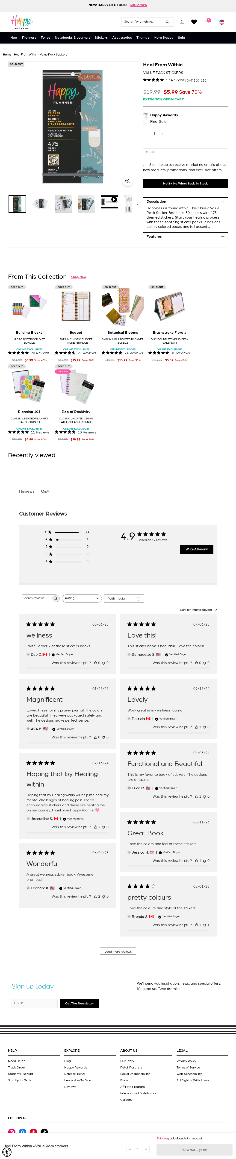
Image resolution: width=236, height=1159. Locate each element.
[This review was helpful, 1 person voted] (196, 727)
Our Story (127, 1061)
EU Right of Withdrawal (193, 1080)
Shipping (162, 1138)
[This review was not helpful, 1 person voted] (204, 925)
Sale (181, 37)
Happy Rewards (75, 1067)
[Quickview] (43, 320)
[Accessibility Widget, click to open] (7, 1152)
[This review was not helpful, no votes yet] (103, 663)
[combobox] (82, 598)
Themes (142, 37)
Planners (29, 37)
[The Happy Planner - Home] (22, 22)
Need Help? (16, 1061)
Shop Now (78, 277)
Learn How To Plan (77, 1080)
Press (124, 1080)
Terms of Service (188, 1067)
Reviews (70, 1087)
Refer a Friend (74, 1074)
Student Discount (20, 1074)
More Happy (163, 37)
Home (7, 54)
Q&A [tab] (45, 491)
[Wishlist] (194, 22)
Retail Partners (131, 1067)
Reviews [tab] (27, 491)
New (14, 37)
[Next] (135, 204)
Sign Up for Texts (20, 1080)
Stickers (101, 37)
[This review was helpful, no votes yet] (95, 663)
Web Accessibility (189, 1074)
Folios (45, 37)
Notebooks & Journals (72, 37)
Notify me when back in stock (185, 183)
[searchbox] (35, 598)
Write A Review (197, 549)
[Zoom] (73, 126)
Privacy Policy (186, 1061)
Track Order (16, 1067)
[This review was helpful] (95, 827)
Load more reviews (118, 951)
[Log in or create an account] (181, 22)
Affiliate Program (132, 1087)
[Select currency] (221, 21)
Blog (67, 1061)
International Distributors (138, 1093)
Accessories (122, 37)
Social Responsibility (135, 1074)
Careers (126, 1099)
